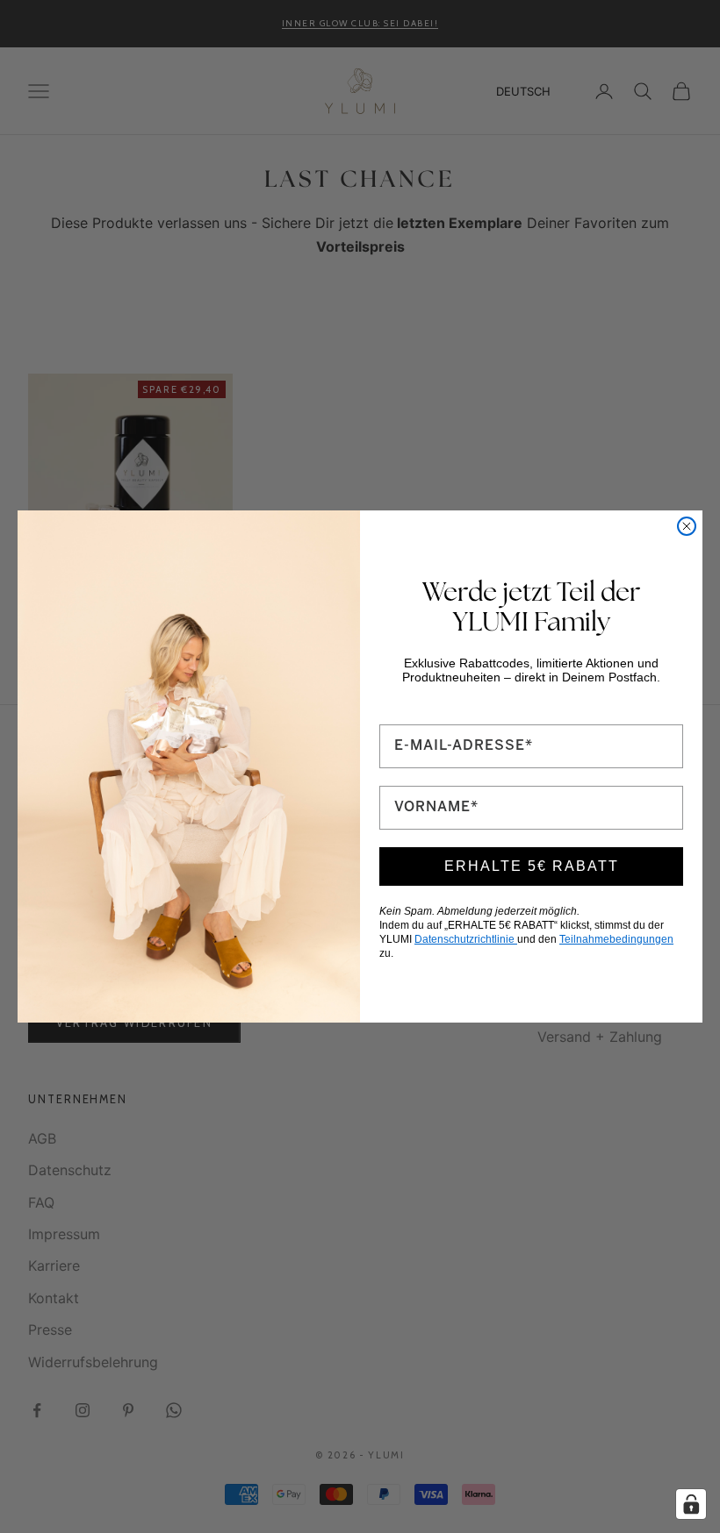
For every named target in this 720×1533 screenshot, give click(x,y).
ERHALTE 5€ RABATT (531, 866)
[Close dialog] (686, 526)
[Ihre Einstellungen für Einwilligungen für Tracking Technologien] (691, 1504)
